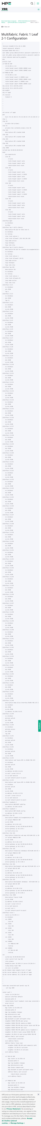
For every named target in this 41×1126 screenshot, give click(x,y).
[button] (38, 1094)
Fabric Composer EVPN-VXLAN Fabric (13, 21)
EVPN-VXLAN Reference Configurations (24, 21)
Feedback (39, 726)
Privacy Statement (14, 1109)
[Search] (32, 3)
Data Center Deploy (4, 21)
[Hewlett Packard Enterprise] (6, 3)
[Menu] (38, 3)
